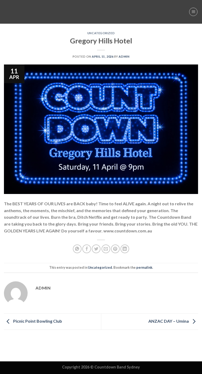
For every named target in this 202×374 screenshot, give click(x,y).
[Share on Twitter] (96, 249)
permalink (144, 267)
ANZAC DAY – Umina (169, 320)
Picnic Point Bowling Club (37, 320)
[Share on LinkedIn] (124, 249)
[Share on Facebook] (86, 249)
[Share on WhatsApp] (77, 249)
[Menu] (193, 12)
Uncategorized (101, 33)
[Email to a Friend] (106, 249)
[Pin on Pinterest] (115, 249)
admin (124, 56)
